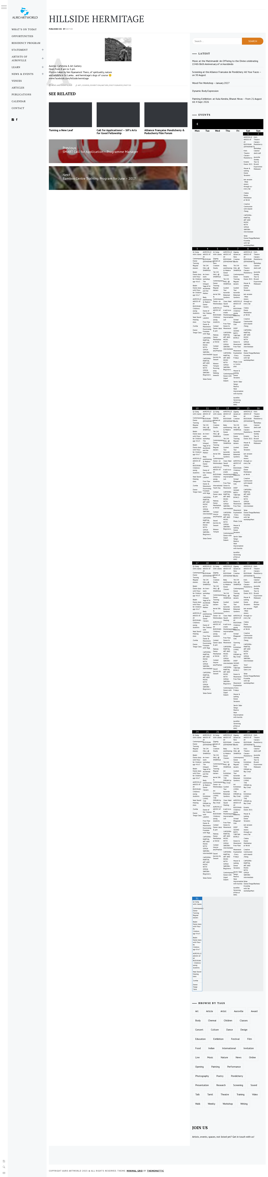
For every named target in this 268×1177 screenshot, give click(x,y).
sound (254, 1085)
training (240, 1094)
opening (199, 1066)
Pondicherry (237, 1075)
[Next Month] (258, 124)
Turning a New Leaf (61, 130)
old (70, 85)
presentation (202, 1085)
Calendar (19, 101)
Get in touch (238, 1136)
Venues (17, 80)
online (252, 1057)
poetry (219, 1075)
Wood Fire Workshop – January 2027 (211, 82)
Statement (20, 49)
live (197, 1057)
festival (235, 1038)
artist (223, 1011)
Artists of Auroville (19, 58)
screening (238, 1085)
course (85, 85)
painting (215, 1066)
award (254, 1011)
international (229, 1048)
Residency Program (26, 43)
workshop (228, 1103)
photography (116, 85)
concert (199, 1029)
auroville (238, 1011)
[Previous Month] (197, 124)
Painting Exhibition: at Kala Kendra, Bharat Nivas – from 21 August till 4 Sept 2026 (227, 100)
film (249, 1038)
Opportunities (22, 36)
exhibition (95, 85)
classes (244, 1020)
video (255, 1094)
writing (244, 1103)
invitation (248, 1048)
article (209, 1011)
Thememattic (155, 1170)
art (79, 85)
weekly (211, 1103)
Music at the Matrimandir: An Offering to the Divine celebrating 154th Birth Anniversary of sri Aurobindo (225, 62)
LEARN (16, 67)
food (198, 1048)
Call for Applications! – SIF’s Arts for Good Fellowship (117, 131)
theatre (225, 1094)
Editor (69, 29)
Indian (211, 1048)
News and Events (59, 85)
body (198, 1020)
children (228, 1020)
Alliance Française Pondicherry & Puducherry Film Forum (164, 131)
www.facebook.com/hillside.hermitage (69, 78)
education (200, 1038)
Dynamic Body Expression (205, 90)
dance (229, 1029)
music (210, 1057)
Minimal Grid (135, 1170)
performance (234, 1066)
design (243, 1029)
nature (104, 85)
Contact (18, 108)
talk (197, 1094)
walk (197, 1103)
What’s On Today (24, 29)
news (238, 1057)
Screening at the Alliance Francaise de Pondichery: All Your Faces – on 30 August (226, 73)
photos (127, 85)
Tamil (210, 1094)
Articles (18, 87)
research (221, 1085)
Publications (21, 94)
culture (215, 1029)
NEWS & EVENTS (22, 74)
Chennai (212, 1020)
